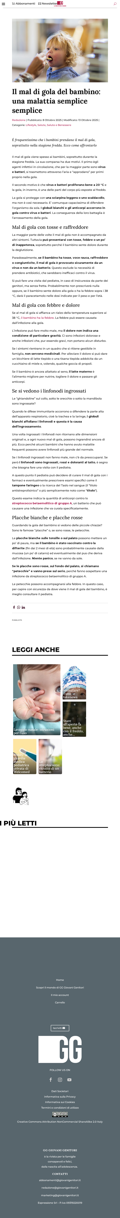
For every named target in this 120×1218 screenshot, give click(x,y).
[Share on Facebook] (14, 608)
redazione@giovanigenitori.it (60, 1187)
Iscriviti (57, 1028)
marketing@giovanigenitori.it (60, 1195)
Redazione (18, 120)
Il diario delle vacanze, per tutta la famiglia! (46, 878)
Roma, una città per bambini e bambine (42, 868)
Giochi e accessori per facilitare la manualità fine (50, 840)
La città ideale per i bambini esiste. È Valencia (48, 901)
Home (60, 979)
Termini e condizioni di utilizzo (60, 1107)
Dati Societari (59, 1091)
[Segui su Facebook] (51, 1080)
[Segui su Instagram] (60, 1080)
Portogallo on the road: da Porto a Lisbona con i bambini (55, 920)
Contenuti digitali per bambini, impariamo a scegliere (54, 859)
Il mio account (60, 995)
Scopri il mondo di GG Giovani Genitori (60, 987)
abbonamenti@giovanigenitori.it (60, 1180)
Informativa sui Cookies (60, 1102)
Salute (42, 125)
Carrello (60, 1002)
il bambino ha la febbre (37, 318)
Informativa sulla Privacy (60, 1096)
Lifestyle (31, 125)
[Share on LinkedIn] (23, 608)
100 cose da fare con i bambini (36, 910)
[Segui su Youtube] (69, 1080)
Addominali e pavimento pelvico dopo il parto (48, 849)
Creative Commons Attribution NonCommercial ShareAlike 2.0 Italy (60, 1121)
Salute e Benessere (59, 125)
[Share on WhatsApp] (19, 608)
